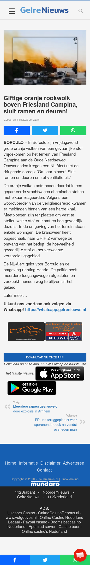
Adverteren (73, 463)
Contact (44, 470)
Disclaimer (50, 463)
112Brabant (25, 492)
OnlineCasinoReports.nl (58, 513)
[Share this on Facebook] (17, 130)
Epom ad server (42, 526)
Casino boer (69, 526)
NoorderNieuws (56, 492)
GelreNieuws (28, 496)
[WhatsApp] (73, 130)
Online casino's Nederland (44, 531)
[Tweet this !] (45, 130)
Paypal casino (35, 522)
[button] (80, 555)
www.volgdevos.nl (21, 517)
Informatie (28, 463)
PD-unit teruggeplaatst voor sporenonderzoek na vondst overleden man (55, 422)
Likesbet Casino (21, 513)
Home (10, 463)
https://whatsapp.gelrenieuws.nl (55, 309)
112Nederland (59, 496)
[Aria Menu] (12, 11)
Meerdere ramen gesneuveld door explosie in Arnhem (35, 406)
